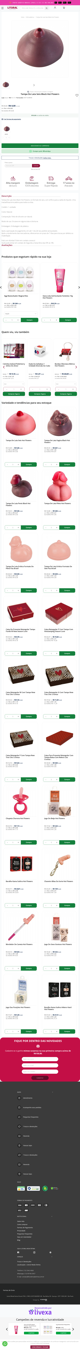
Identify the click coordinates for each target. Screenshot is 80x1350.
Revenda (26, 1136)
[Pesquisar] (47, 8)
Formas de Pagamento (25, 1228)
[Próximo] (79, 287)
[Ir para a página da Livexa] (40, 1311)
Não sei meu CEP (35, 169)
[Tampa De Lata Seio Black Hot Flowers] (6, 85)
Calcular (36, 166)
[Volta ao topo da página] (75, 1084)
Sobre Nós (20, 1221)
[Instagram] (34, 1252)
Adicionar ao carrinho (40, 146)
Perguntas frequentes (24, 1234)
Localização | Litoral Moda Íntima (28, 1265)
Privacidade (21, 1231)
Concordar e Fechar (40, 1347)
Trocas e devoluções (30, 1126)
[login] (56, 7)
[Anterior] (1, 287)
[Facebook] (18, 1252)
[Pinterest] (50, 1252)
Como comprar (22, 1224)
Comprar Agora (14, 394)
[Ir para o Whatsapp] (5, 1343)
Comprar (31, 1333)
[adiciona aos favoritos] (77, 95)
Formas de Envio (9, 1290)
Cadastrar (40, 1078)
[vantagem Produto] (40, 181)
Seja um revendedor (24, 1237)
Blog (18, 1240)
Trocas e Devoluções (24, 1262)
